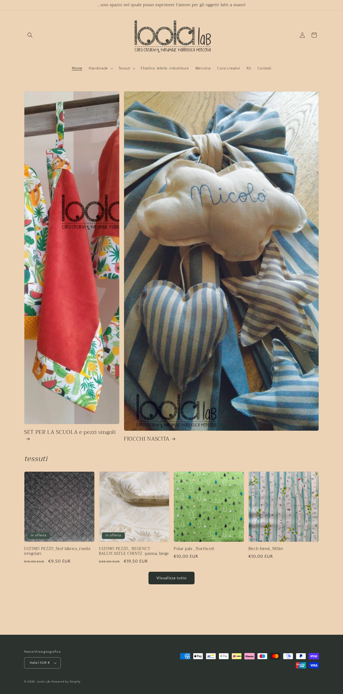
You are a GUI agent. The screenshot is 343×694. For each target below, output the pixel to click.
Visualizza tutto (171, 578)
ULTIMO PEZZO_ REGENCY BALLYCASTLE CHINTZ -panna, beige (134, 551)
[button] (30, 35)
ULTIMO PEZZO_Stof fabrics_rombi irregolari (57, 551)
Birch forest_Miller (266, 549)
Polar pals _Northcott (194, 549)
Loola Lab (43, 681)
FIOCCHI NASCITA (147, 438)
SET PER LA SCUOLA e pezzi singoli (70, 433)
